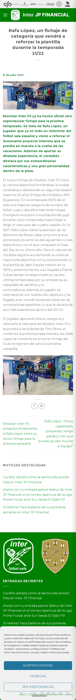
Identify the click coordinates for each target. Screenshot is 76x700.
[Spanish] (69, 694)
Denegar (38, 676)
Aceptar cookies (38, 665)
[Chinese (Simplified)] (26, 694)
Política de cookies (59, 652)
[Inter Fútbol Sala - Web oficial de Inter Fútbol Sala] (40, 14)
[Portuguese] (55, 694)
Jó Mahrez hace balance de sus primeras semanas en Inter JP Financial (34, 509)
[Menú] (5, 15)
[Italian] (49, 694)
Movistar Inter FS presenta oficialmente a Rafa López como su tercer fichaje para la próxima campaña (20, 433)
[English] (37, 694)
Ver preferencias (38, 687)
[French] (44, 694)
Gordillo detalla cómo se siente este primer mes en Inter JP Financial (36, 479)
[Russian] (62, 694)
